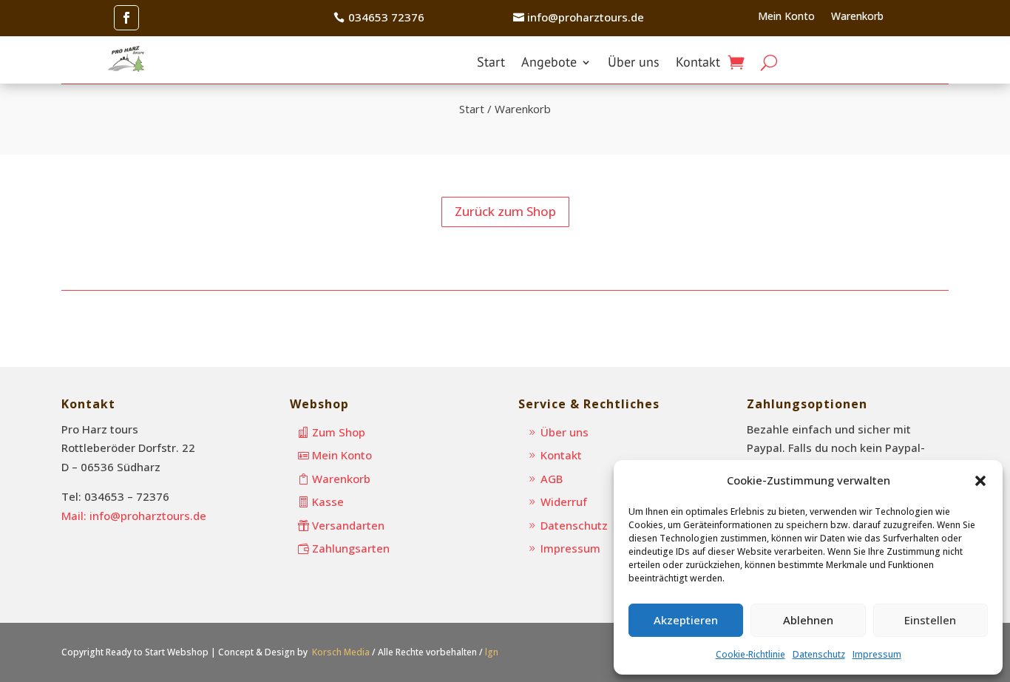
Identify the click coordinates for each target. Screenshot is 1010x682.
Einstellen (930, 619)
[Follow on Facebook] (126, 17)
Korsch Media (341, 652)
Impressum (877, 654)
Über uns (634, 63)
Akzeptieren (686, 619)
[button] (980, 480)
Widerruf (563, 501)
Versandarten (348, 525)
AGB (551, 478)
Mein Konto (786, 17)
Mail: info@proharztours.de (133, 515)
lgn (491, 652)
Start (491, 63)
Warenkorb (857, 17)
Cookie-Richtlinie (750, 654)
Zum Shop (338, 432)
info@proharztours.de (585, 17)
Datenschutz (819, 654)
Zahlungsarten (351, 548)
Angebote (549, 63)
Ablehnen (808, 619)
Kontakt (698, 63)
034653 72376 (386, 17)
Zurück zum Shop (505, 211)
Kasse (328, 501)
